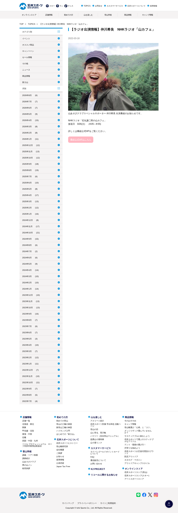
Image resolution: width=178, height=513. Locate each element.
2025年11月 (27, 151)
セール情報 (27, 57)
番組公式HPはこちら (80, 139)
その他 (25, 63)
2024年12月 (27, 220)
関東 (24, 427)
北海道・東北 (28, 424)
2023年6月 (27, 332)
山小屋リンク (96, 443)
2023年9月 (27, 314)
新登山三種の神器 (64, 427)
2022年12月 (27, 370)
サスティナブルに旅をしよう (137, 436)
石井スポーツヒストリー (67, 443)
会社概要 (60, 450)
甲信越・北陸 (28, 431)
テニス (70, 6)
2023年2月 (27, 357)
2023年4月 (27, 345)
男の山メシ (27, 465)
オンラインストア (29, 15)
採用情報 (153, 6)
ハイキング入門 (63, 431)
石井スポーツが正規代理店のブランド (139, 452)
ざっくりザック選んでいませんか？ (138, 432)
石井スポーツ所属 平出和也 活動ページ (105, 425)
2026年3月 (27, 126)
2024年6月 (27, 257)
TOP (21, 24)
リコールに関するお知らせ (104, 475)
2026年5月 (27, 114)
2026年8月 (27, 95)
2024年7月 (27, 251)
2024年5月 (27, 264)
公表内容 (60, 463)
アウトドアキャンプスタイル (137, 463)
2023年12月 (27, 295)
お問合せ (98, 6)
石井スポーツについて (136, 6)
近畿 (24, 437)
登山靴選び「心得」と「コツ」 (138, 427)
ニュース (26, 70)
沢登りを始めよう (132, 448)
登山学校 (108, 15)
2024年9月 (27, 239)
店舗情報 (48, 15)
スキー (52, 6)
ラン (61, 6)
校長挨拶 (26, 468)
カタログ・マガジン (133, 460)
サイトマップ (68, 503)
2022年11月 (27, 376)
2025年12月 (27, 145)
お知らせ (60, 456)
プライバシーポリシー (87, 503)
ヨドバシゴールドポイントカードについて (105, 453)
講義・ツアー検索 (30, 455)
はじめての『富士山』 (66, 434)
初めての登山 (62, 421)
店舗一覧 (26, 421)
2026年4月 (27, 120)
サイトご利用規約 (108, 503)
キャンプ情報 (147, 15)
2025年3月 (27, 201)
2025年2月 (27, 208)
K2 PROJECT (98, 469)
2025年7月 (27, 176)
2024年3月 (27, 276)
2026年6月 (27, 108)
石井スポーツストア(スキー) (136, 475)
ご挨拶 (59, 453)
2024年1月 (27, 289)
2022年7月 (27, 401)
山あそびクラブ (29, 462)
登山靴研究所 (62, 446)
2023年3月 (27, 351)
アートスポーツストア (134, 479)
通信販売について (98, 460)
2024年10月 (27, 233)
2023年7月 (27, 326)
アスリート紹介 (97, 421)
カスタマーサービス (115, 6)
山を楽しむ (88, 15)
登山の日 (94, 429)
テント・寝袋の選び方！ (135, 444)
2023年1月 (27, 364)
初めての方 (68, 15)
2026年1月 (27, 139)
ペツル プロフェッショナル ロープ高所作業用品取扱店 (37, 445)
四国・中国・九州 (30, 441)
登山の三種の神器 (64, 424)
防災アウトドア (131, 456)
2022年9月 (27, 389)
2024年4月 (27, 270)
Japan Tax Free (63, 466)
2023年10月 (27, 307)
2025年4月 (27, 195)
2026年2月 (27, 133)
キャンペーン (28, 51)
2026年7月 (27, 101)
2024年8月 (27, 245)
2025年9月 (27, 164)
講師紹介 (26, 458)
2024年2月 (27, 282)
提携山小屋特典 (97, 439)
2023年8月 (27, 320)
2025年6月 (27, 183)
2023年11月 (27, 301)
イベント (26, 38)
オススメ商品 (28, 45)
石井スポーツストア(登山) (135, 472)
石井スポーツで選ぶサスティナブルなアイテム (139, 440)
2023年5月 (27, 339)
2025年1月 (27, 214)
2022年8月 (27, 395)
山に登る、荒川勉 (98, 433)
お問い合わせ (96, 464)
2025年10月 (27, 158)
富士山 (25, 82)
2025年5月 (27, 189)
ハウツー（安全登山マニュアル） (105, 436)
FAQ (92, 457)
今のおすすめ (130, 421)
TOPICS (87, 6)
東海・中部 (27, 434)
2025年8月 (27, 170)
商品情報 (127, 15)
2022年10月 (27, 382)
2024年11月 (27, 226)
